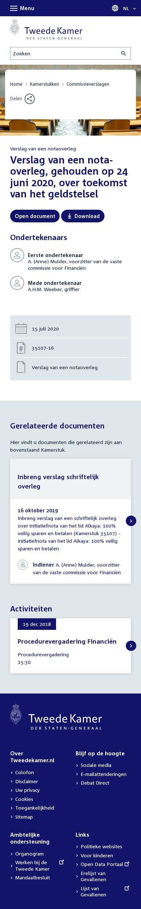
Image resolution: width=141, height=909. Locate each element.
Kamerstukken (44, 84)
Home (16, 84)
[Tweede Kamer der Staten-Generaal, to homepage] (46, 29)
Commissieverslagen (88, 84)
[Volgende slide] (131, 521)
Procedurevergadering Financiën (67, 641)
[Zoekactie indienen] (124, 53)
